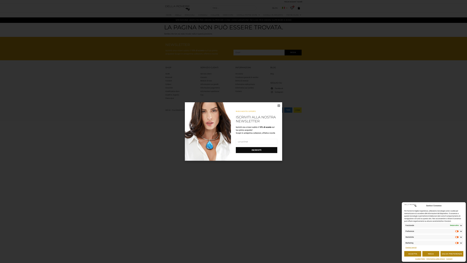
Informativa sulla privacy (435, 259)
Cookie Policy (420, 259)
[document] (233, 131)
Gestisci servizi (411, 248)
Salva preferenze (452, 254)
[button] (279, 106)
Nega (431, 254)
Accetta (412, 254)
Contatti (449, 259)
